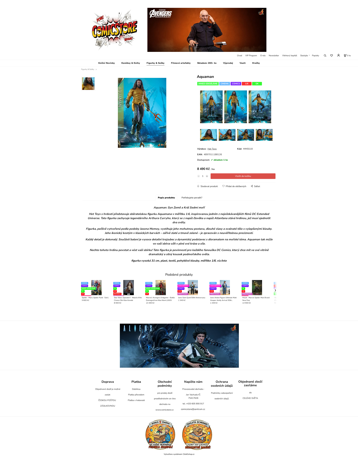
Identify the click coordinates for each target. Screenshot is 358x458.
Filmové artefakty (181, 63)
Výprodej (228, 63)
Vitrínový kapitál (289, 55)
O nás (263, 55)
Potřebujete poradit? (192, 197)
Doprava (108, 382)
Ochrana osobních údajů (222, 384)
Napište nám (193, 382)
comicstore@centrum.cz (193, 409)
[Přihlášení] (338, 55)
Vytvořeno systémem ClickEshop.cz (179, 454)
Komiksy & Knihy (130, 63)
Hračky (256, 63)
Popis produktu (166, 197)
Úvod (239, 55)
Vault (243, 63)
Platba (136, 382)
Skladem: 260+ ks (206, 63)
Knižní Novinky (106, 63)
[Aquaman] (142, 112)
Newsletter (274, 55)
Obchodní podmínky (165, 384)
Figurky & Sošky (155, 63)
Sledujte (304, 55)
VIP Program (251, 55)
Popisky (315, 55)
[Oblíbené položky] (331, 55)
